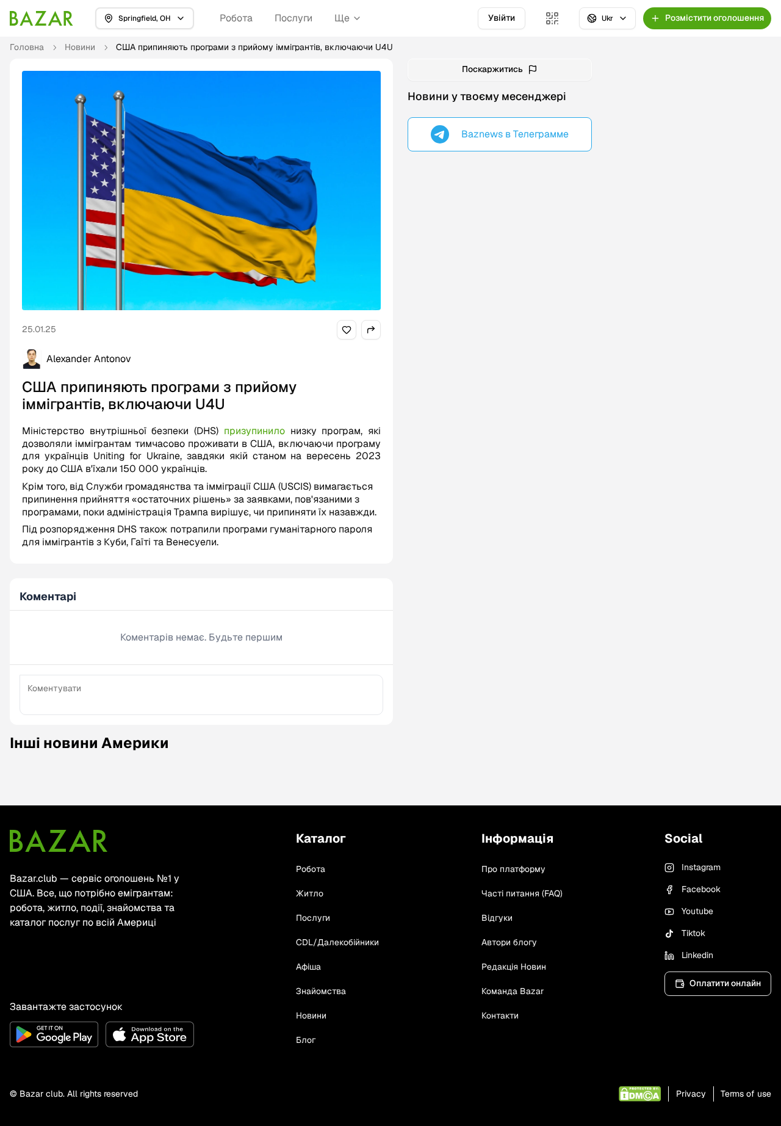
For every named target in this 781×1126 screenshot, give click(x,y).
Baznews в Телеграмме (515, 134)
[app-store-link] (150, 1034)
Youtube (697, 911)
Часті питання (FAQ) (522, 893)
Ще (342, 18)
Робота (236, 18)
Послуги (293, 18)
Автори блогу (509, 942)
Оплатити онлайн (725, 983)
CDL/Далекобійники (337, 942)
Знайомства (321, 991)
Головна (27, 47)
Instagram (701, 867)
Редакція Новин (513, 966)
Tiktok (693, 933)
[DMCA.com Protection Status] (640, 1094)
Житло (309, 893)
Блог (305, 1039)
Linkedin (697, 955)
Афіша (308, 966)
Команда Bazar (512, 991)
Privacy (691, 1093)
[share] (346, 330)
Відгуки (497, 917)
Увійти (501, 17)
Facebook (701, 889)
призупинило (257, 430)
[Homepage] (41, 18)
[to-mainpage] (58, 841)
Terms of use (746, 1093)
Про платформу (513, 868)
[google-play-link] (54, 1034)
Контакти (500, 1015)
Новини (80, 47)
